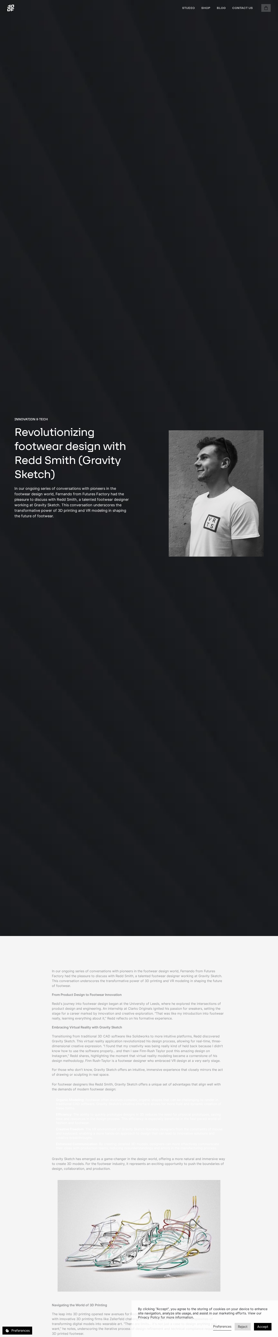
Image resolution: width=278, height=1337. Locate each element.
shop (205, 8)
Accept (262, 1327)
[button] (266, 8)
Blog (221, 8)
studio (188, 8)
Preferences (222, 1326)
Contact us (242, 8)
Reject (242, 1327)
